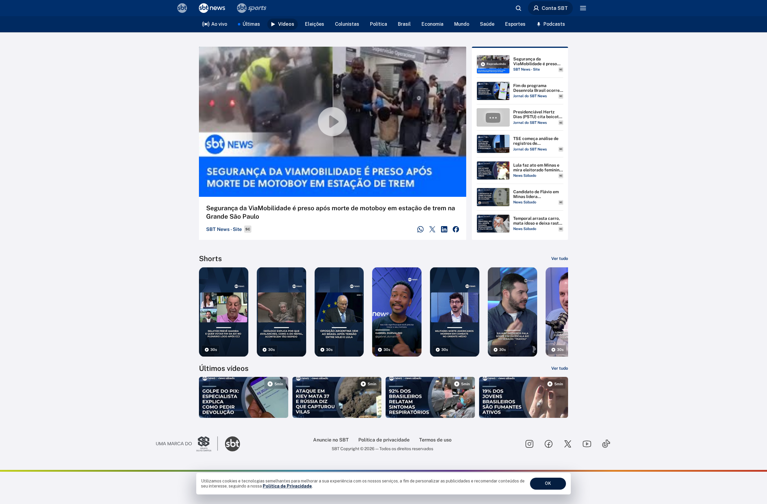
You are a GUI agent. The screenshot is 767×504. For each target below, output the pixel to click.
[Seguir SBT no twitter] (568, 444)
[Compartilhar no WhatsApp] (420, 229)
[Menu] (583, 8)
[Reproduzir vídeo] (332, 122)
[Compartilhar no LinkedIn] (444, 229)
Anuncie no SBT (331, 440)
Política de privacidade (384, 440)
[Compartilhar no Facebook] (456, 229)
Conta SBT (555, 8)
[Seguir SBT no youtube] (587, 444)
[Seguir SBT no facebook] (548, 444)
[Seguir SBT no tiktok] (606, 444)
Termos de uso (435, 440)
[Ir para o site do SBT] (232, 443)
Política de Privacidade (287, 486)
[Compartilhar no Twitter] (432, 229)
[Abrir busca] (518, 8)
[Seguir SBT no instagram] (529, 444)
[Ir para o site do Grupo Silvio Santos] (187, 443)
